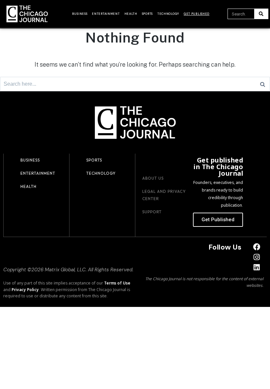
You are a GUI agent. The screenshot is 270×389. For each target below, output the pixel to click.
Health (130, 14)
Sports (147, 14)
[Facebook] (257, 247)
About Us (153, 178)
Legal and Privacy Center (164, 195)
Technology (168, 14)
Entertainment (106, 14)
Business (80, 14)
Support (152, 211)
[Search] (261, 14)
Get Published (196, 14)
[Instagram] (257, 257)
